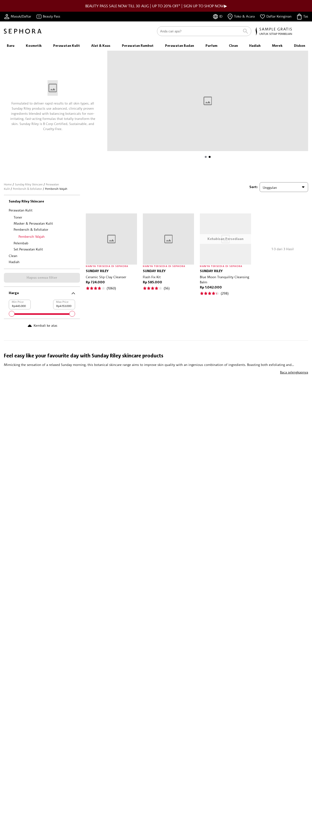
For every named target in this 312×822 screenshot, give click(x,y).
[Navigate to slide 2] (210, 157)
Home (8, 184)
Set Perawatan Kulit (28, 249)
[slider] (12, 314)
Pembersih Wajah (32, 236)
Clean (13, 256)
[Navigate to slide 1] (206, 157)
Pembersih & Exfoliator (27, 189)
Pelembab (21, 243)
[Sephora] (22, 31)
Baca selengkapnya (294, 372)
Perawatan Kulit (20, 210)
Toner (18, 217)
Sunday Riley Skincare (29, 184)
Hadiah (14, 262)
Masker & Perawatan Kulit (33, 223)
